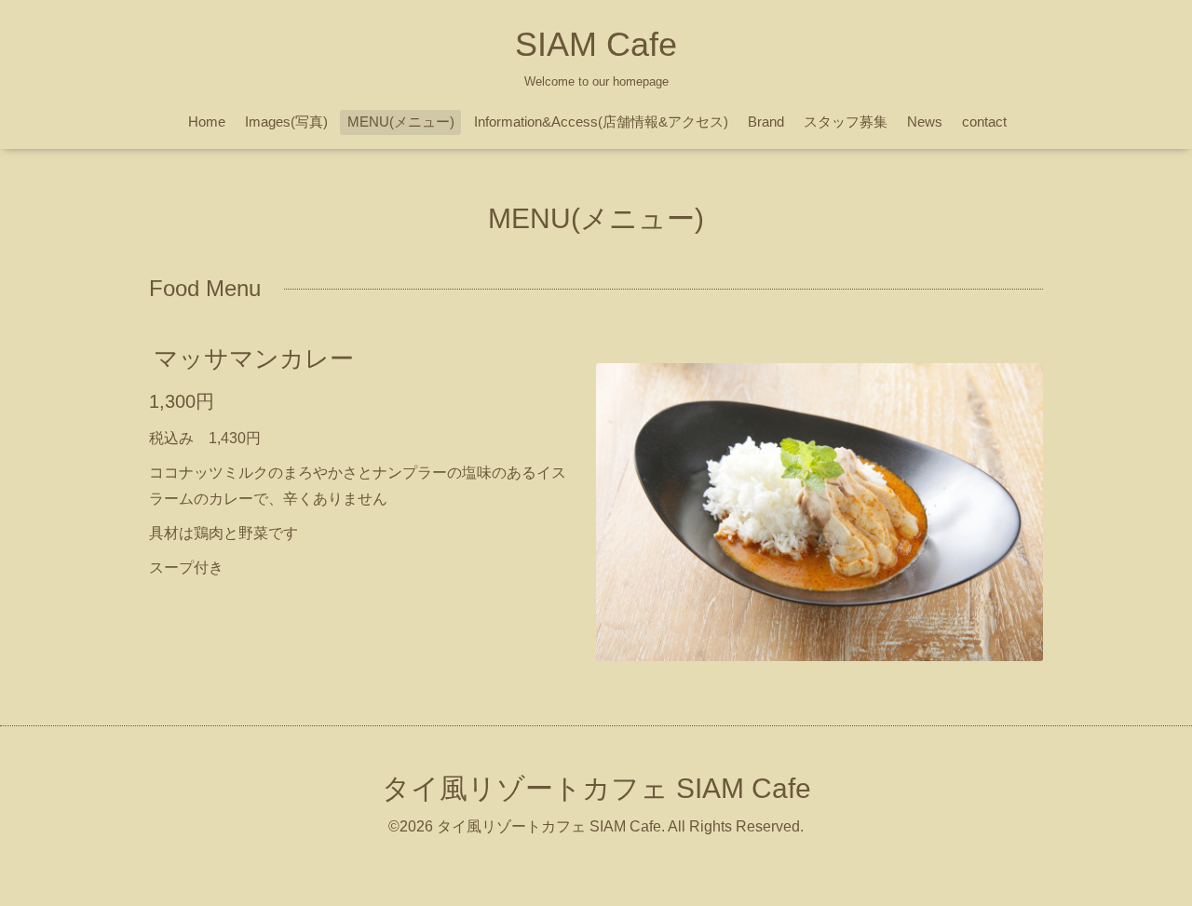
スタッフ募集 (845, 121)
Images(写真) (286, 121)
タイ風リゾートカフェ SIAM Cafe (596, 788)
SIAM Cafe (596, 44)
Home (206, 121)
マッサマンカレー (254, 358)
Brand (766, 121)
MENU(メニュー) (400, 121)
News (924, 121)
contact (984, 121)
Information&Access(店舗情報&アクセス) (601, 121)
